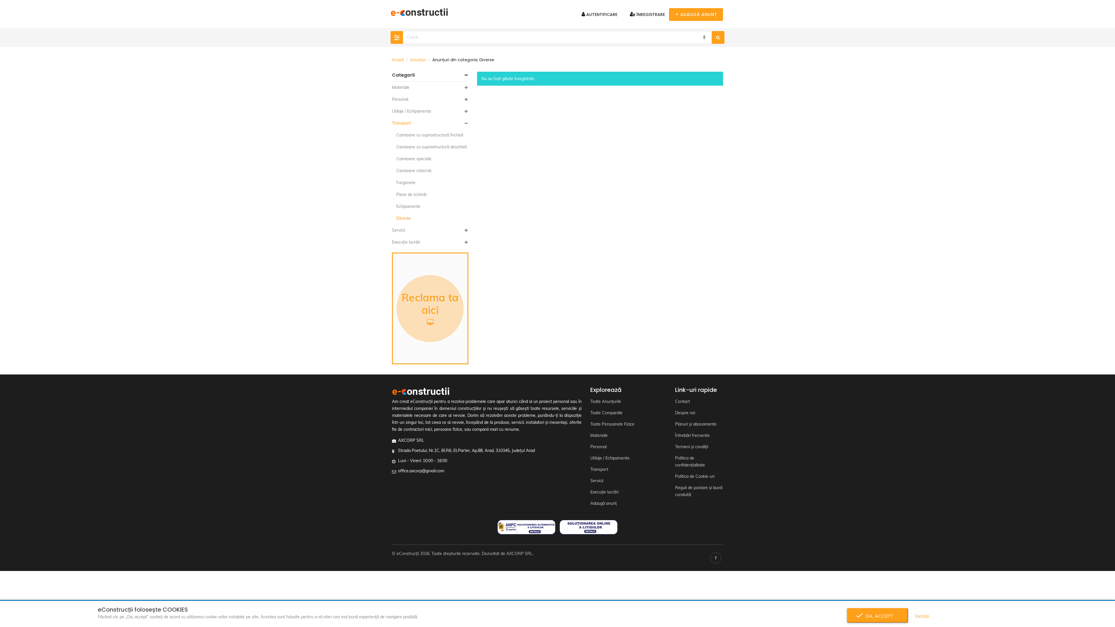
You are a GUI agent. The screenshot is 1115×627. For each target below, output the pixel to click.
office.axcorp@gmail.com (421, 470)
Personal (400, 99)
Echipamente (408, 206)
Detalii (922, 616)
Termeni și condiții (691, 446)
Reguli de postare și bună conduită (698, 491)
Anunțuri (418, 59)
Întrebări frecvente (692, 435)
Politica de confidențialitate (690, 461)
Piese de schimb (411, 194)
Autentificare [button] (601, 14)
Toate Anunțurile (605, 401)
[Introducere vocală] (704, 37)
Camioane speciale (413, 158)
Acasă (398, 59)
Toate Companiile (606, 412)
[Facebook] (715, 557)
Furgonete (406, 182)
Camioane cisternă (413, 170)
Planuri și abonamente (696, 424)
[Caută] (718, 37)
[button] (430, 75)
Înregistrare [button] (650, 14)
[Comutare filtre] (397, 37)
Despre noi (685, 412)
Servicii (398, 230)
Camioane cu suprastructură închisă (429, 135)
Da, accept (877, 616)
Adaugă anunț (603, 503)
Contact (682, 401)
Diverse (403, 218)
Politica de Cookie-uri (695, 476)
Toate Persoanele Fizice (612, 424)
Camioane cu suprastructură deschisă (431, 146)
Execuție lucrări (406, 242)
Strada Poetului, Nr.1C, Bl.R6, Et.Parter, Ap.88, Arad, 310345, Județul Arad (466, 450)
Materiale (400, 87)
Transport (401, 123)
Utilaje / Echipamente (411, 111)
